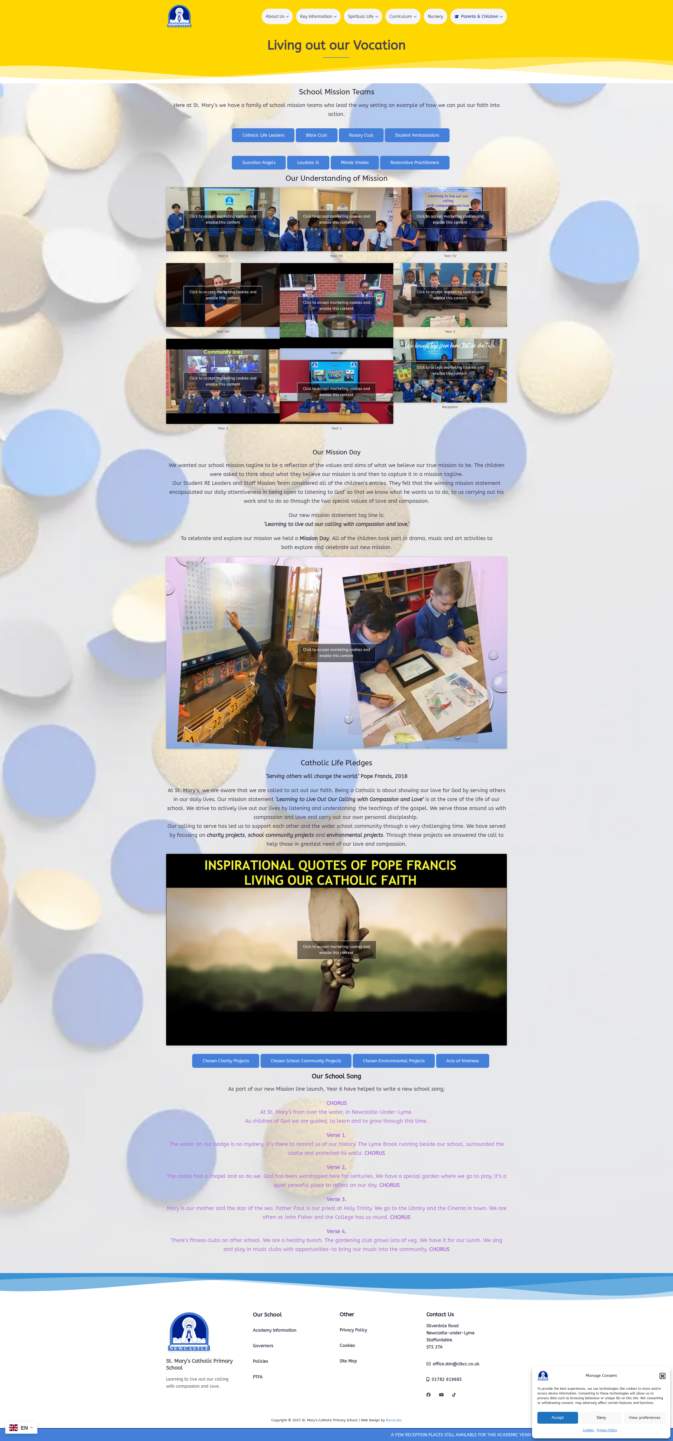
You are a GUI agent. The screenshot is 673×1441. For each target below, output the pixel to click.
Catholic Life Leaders (263, 135)
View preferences (644, 1417)
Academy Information (274, 1330)
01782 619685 (447, 1379)
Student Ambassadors (417, 135)
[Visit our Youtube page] (441, 1395)
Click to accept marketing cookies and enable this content (223, 219)
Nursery (435, 16)
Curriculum (401, 16)
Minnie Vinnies (355, 162)
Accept (558, 1417)
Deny (601, 1417)
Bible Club (316, 135)
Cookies (588, 1430)
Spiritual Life (361, 16)
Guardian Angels (259, 162)
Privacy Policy (607, 1430)
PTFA (258, 1377)
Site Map (348, 1360)
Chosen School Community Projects (306, 1060)
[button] (662, 1375)
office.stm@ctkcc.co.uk (456, 1363)
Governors (263, 1345)
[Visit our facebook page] (428, 1395)
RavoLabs (394, 1420)
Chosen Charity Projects (226, 1060)
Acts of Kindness (462, 1060)
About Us (275, 16)
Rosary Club (361, 135)
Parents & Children (479, 16)
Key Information (316, 16)
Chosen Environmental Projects (394, 1060)
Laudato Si (308, 162)
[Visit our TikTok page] (454, 1395)
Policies (260, 1361)
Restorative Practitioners (414, 162)
